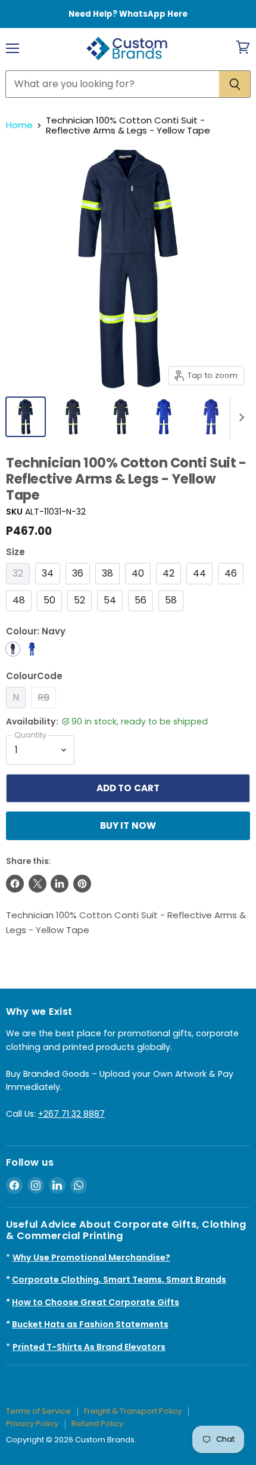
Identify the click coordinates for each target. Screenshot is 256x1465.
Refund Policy (97, 1423)
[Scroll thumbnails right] (239, 418)
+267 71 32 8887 (71, 1114)
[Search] (235, 84)
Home (19, 125)
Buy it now (128, 825)
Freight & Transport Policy (133, 1411)
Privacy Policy (32, 1423)
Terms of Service (38, 1411)
